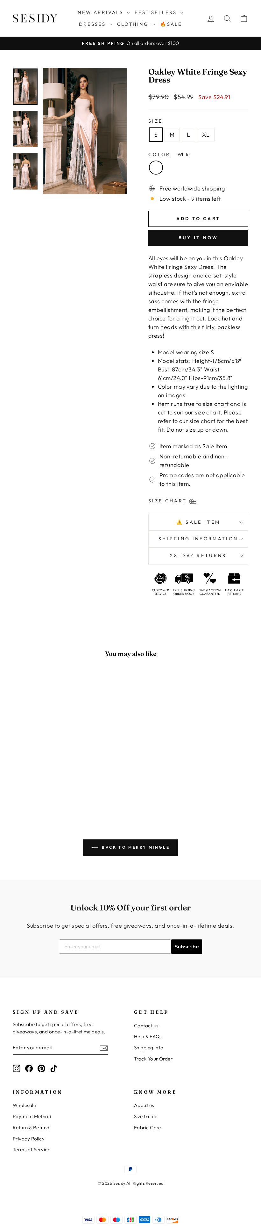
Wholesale (24, 1105)
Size (155, 121)
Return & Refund (31, 1128)
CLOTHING (134, 24)
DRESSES (93, 24)
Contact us (146, 1026)
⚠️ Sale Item (198, 522)
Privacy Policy (29, 1139)
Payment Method (32, 1116)
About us (144, 1105)
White (156, 167)
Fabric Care (147, 1128)
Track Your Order (153, 1059)
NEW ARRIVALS (101, 12)
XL (205, 134)
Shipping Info (149, 1048)
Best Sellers (157, 12)
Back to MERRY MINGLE (135, 847)
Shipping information (198, 539)
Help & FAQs (148, 1036)
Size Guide (146, 1116)
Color (169, 154)
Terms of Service (31, 1149)
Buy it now (198, 238)
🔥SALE (171, 24)
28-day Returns (198, 555)
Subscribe (186, 946)
